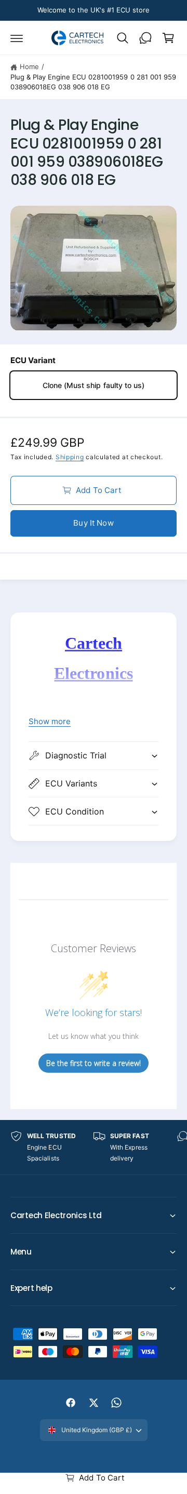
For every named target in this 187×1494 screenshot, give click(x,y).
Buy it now (93, 523)
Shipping (70, 457)
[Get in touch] (145, 37)
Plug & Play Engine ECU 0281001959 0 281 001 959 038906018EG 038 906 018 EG (93, 82)
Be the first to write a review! (93, 1063)
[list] (93, 1147)
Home (29, 66)
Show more (50, 721)
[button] (16, 37)
